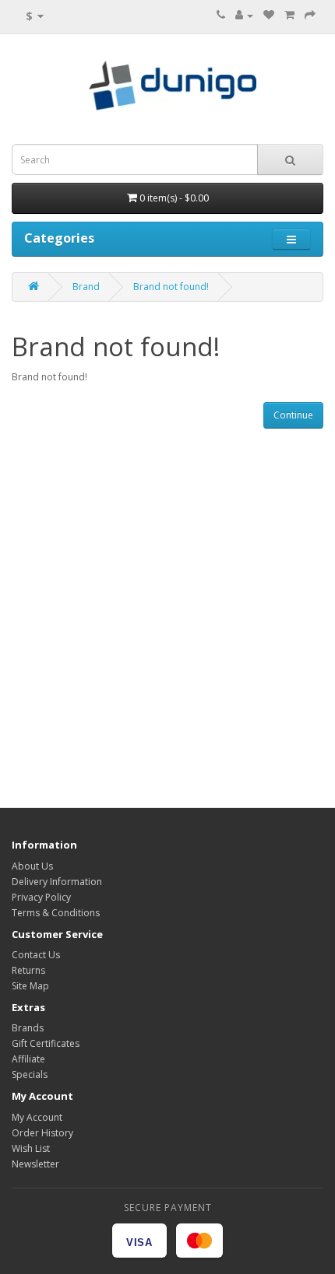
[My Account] (244, 15)
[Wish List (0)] (268, 15)
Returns (28, 970)
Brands (28, 1027)
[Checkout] (310, 15)
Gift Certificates (45, 1043)
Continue (293, 415)
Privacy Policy (41, 897)
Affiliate (28, 1059)
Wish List (31, 1148)
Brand (86, 286)
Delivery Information (57, 881)
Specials (30, 1074)
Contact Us (36, 954)
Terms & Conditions (56, 912)
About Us (32, 866)
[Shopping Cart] (289, 15)
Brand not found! (171, 286)
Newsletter (35, 1164)
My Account (37, 1117)
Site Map (30, 985)
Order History (42, 1132)
